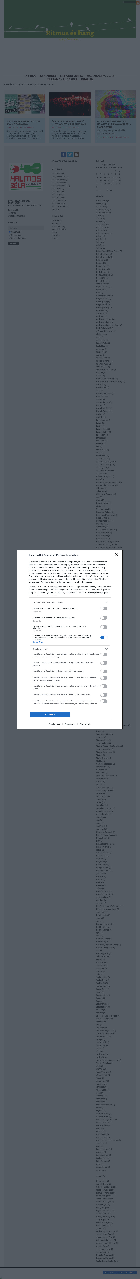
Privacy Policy (85, 724)
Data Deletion (54, 724)
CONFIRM (50, 714)
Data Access (70, 724)
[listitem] (70, 602)
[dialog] (70, 639)
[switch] (103, 608)
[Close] (117, 555)
